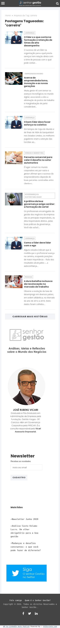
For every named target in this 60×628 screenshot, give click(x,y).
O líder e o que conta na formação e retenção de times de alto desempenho (38, 41)
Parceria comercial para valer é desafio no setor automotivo (38, 160)
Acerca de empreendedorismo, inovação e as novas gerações (36, 82)
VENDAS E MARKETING (34, 153)
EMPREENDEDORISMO (34, 73)
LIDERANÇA (29, 33)
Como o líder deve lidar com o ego (37, 244)
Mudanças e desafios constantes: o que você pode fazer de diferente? (26, 546)
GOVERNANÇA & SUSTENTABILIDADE (33, 195)
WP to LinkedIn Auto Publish (16, 626)
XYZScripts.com (50, 626)
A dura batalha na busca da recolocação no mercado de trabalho (38, 284)
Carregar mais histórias (30, 316)
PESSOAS (28, 277)
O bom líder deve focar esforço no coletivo (37, 123)
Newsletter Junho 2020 (25, 519)
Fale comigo (15, 600)
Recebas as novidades (21, 461)
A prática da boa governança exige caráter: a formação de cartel (39, 204)
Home (8, 15)
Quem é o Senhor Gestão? (38, 600)
